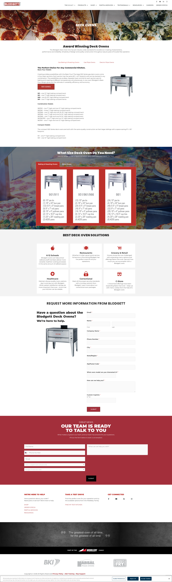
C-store (119, 281)
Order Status (161, 5)
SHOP (26, 505)
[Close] (169, 579)
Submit (93, 409)
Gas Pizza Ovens (89, 62)
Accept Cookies (146, 578)
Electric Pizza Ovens (107, 62)
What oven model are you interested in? (102, 372)
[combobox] (54, 469)
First (88, 327)
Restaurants (86, 253)
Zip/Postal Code (93, 364)
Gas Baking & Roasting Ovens (68, 62)
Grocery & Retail (119, 253)
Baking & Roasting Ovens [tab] (47, 164)
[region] (86, 579)
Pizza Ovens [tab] (66, 164)
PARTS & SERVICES (31, 510)
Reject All (133, 578)
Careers (149, 5)
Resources (137, 5)
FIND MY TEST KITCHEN (73, 505)
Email (89, 312)
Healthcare (52, 279)
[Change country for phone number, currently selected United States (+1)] (26, 453)
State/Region (92, 356)
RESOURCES (28, 513)
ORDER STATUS (29, 507)
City (89, 347)
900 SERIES (46, 86)
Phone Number (93, 339)
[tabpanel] (86, 104)
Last (113, 327)
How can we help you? (96, 380)
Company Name (93, 331)
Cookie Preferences (119, 578)
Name (89, 321)
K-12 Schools (52, 255)
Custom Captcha (94, 395)
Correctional (86, 279)
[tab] (69, 62)
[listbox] (54, 464)
